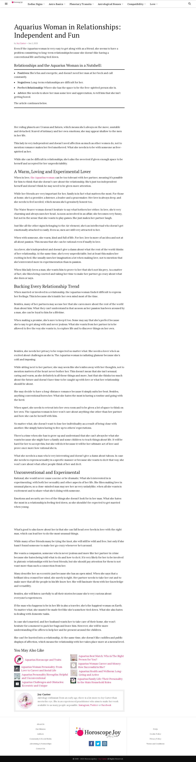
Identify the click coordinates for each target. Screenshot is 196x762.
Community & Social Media (41, 739)
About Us (40, 724)
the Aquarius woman (43, 177)
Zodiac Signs (35, 4)
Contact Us (40, 748)
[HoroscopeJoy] (17, 3)
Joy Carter (21, 43)
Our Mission (40, 729)
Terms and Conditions (155, 744)
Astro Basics (56, 4)
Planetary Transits (81, 4)
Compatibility (135, 4)
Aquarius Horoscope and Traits (43, 659)
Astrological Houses (109, 4)
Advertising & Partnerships (40, 744)
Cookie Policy (155, 734)
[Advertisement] (69, 15)
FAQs (155, 729)
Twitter (94, 705)
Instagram (84, 705)
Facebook (106, 705)
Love (152, 4)
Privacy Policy (155, 739)
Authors (40, 734)
